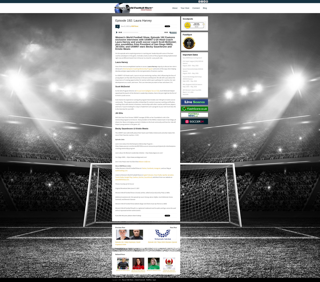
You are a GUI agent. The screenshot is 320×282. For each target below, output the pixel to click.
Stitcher (141, 177)
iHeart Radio (158, 175)
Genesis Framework (140, 280)
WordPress (149, 280)
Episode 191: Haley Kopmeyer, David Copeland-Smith (127, 243)
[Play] (116, 32)
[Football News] (194, 115)
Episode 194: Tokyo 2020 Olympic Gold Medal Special (169, 271)
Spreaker (171, 175)
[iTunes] (199, 1)
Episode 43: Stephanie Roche (154, 270)
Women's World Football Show (133, 8)
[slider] (173, 32)
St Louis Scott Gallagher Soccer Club (147, 91)
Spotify (164, 175)
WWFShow (134, 26)
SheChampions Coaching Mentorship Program (138, 69)
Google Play (128, 177)
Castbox (135, 177)
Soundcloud (148, 177)
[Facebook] (202, 1)
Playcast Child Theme (127, 280)
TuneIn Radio (119, 177)
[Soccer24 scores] (194, 121)
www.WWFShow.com (122, 180)
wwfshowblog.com (121, 171)
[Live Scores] (194, 102)
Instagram (157, 168)
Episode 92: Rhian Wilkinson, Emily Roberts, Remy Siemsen (138, 271)
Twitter (144, 168)
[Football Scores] (194, 109)
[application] (146, 32)
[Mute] (170, 32)
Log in (154, 280)
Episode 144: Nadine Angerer (123, 270)
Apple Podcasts (148, 175)
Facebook (150, 168)
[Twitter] (204, 1)
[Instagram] (207, 1)
